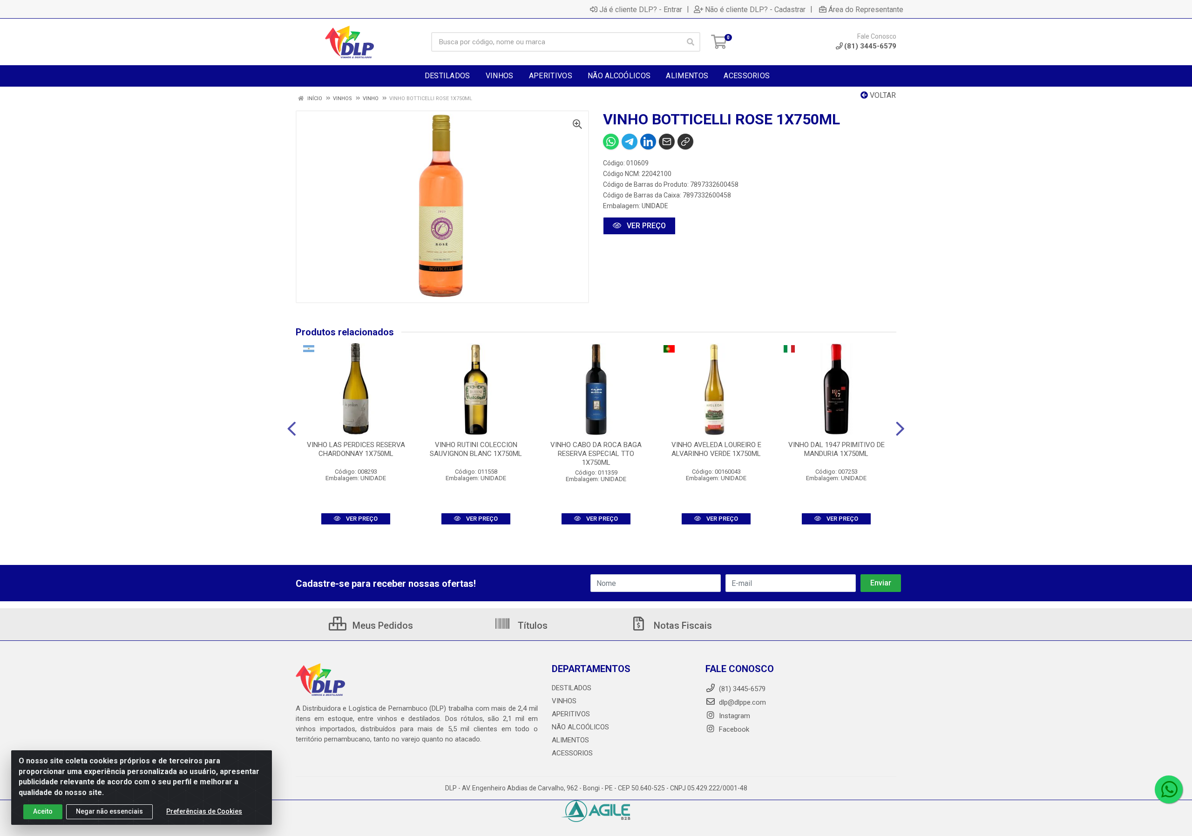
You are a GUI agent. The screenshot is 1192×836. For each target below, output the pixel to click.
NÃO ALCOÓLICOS (580, 727)
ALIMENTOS (570, 740)
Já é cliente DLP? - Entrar (640, 9)
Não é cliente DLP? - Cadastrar (755, 9)
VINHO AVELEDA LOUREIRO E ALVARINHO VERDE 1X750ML (716, 449)
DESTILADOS (571, 688)
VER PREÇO (645, 225)
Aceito (43, 811)
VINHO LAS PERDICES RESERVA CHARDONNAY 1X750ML (356, 449)
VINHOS (564, 701)
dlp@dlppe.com (742, 702)
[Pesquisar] (690, 42)
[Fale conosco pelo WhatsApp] (1169, 789)
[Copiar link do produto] (685, 142)
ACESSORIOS (572, 753)
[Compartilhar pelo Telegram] (629, 142)
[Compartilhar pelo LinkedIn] (648, 142)
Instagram (733, 716)
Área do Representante (865, 9)
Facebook (733, 729)
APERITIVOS (571, 714)
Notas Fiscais (681, 625)
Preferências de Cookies (204, 811)
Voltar (882, 95)
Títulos (531, 625)
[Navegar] (291, 429)
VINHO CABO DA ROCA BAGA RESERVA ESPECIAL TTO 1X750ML (596, 454)
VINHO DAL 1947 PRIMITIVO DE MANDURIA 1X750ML (836, 449)
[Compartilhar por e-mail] (667, 142)
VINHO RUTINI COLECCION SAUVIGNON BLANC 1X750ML (476, 449)
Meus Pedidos (381, 625)
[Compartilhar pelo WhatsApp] (611, 142)
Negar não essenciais (109, 811)
